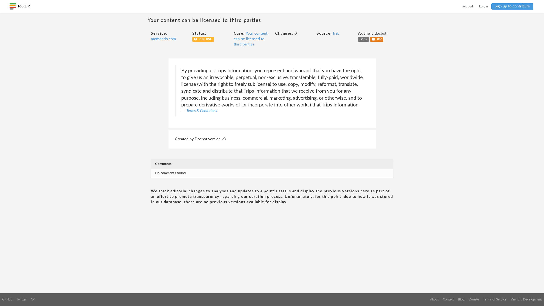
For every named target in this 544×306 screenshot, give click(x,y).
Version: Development (526, 299)
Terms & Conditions (201, 111)
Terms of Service (494, 299)
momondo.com (163, 39)
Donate (474, 299)
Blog (461, 299)
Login (483, 6)
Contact (448, 299)
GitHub (7, 299)
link (336, 33)
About (468, 6)
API (33, 299)
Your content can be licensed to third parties (250, 39)
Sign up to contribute (512, 6)
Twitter (21, 299)
